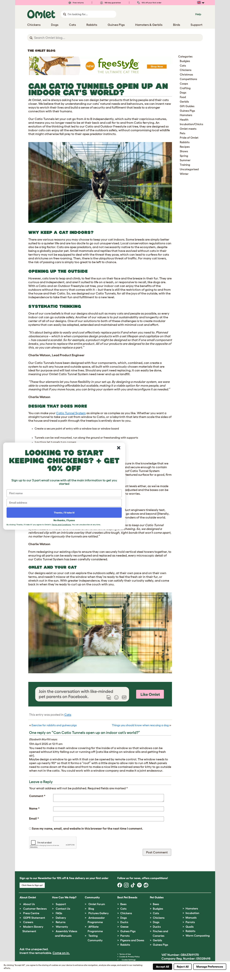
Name (34, 808)
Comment (37, 796)
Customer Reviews (35, 908)
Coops (184, 83)
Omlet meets (188, 128)
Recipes (185, 146)
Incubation (192, 913)
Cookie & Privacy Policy (129, 957)
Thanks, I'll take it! (64, 512)
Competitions (188, 79)
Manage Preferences (209, 966)
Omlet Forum (96, 904)
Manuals (191, 917)
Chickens (185, 70)
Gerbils (184, 101)
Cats (67, 714)
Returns (60, 922)
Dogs (183, 92)
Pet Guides (157, 897)
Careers (28, 922)
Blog (91, 908)
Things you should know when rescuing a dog (140, 725)
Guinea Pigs (187, 110)
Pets (182, 133)
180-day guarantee (112, 3)
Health (184, 119)
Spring (184, 155)
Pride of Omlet (189, 137)
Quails (190, 926)
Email (34, 818)
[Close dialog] (118, 448)
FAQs (59, 913)
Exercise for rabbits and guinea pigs (54, 725)
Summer (185, 160)
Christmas (186, 74)
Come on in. (61, 953)
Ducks (124, 922)
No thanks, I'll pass (64, 520)
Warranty (62, 926)
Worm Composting (198, 935)
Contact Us (63, 908)
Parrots (125, 935)
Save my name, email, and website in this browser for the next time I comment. (87, 828)
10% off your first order (151, 3)
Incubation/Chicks (191, 124)
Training (185, 164)
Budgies (185, 61)
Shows (184, 151)
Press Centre (31, 913)
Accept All (162, 966)
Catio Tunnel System (71, 413)
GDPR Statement (34, 917)
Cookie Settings (129, 960)
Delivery (61, 917)
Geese (124, 926)
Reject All (183, 966)
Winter (184, 173)
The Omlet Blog (41, 50)
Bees (123, 904)
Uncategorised (189, 169)
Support (61, 904)
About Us (29, 904)
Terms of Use (125, 954)
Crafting (185, 88)
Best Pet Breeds (127, 897)
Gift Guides (187, 106)
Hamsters (186, 115)
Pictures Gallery (98, 913)
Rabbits (184, 142)
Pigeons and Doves (132, 940)
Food (183, 97)
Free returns (78, 3)
